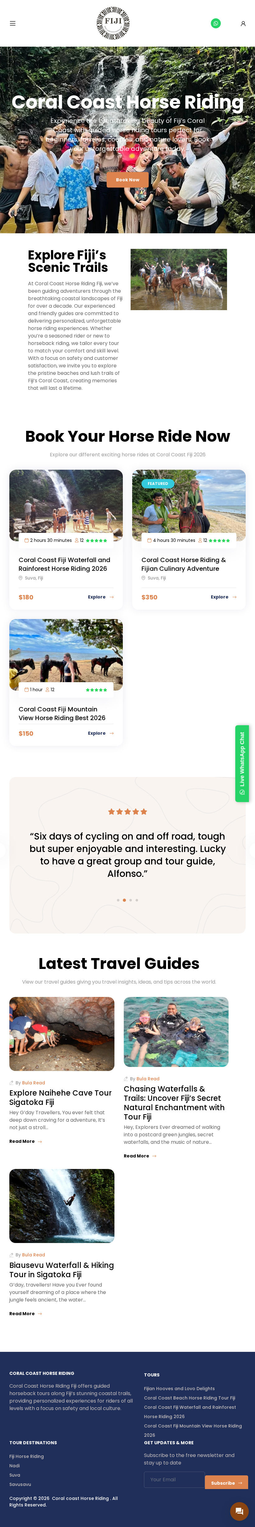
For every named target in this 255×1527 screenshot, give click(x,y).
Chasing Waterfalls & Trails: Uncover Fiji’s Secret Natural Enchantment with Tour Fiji (174, 1103)
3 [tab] (130, 900)
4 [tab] (137, 900)
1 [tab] (118, 900)
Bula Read (33, 1083)
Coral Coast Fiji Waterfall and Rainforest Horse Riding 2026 (64, 564)
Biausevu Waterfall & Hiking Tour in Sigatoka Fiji (61, 1270)
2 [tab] (124, 900)
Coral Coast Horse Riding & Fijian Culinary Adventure (183, 564)
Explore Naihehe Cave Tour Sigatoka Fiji (60, 1097)
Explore (97, 597)
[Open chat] (239, 1511)
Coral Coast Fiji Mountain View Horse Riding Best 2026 (62, 713)
